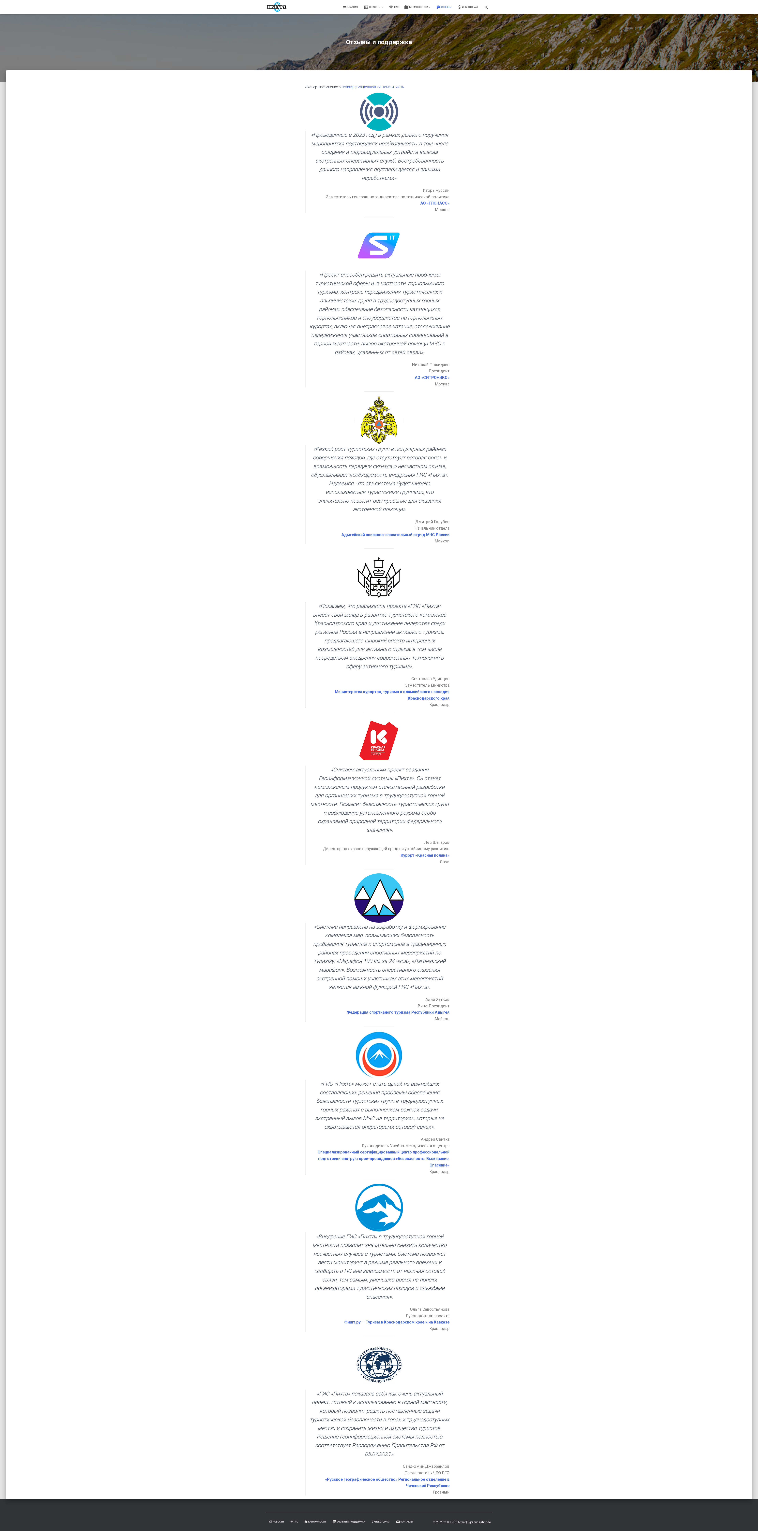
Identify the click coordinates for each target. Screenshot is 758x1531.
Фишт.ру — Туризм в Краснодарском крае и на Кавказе (396, 1322)
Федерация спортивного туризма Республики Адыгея (398, 1012)
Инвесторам (470, 7)
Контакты (407, 1521)
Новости (375, 7)
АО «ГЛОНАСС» (434, 203)
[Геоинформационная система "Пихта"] (277, 7)
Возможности (419, 7)
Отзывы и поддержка (351, 1521)
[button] (382, 7)
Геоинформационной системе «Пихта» (372, 87)
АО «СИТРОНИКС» (432, 377)
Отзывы (446, 7)
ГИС (396, 7)
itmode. (486, 1522)
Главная (352, 7)
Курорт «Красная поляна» (425, 855)
